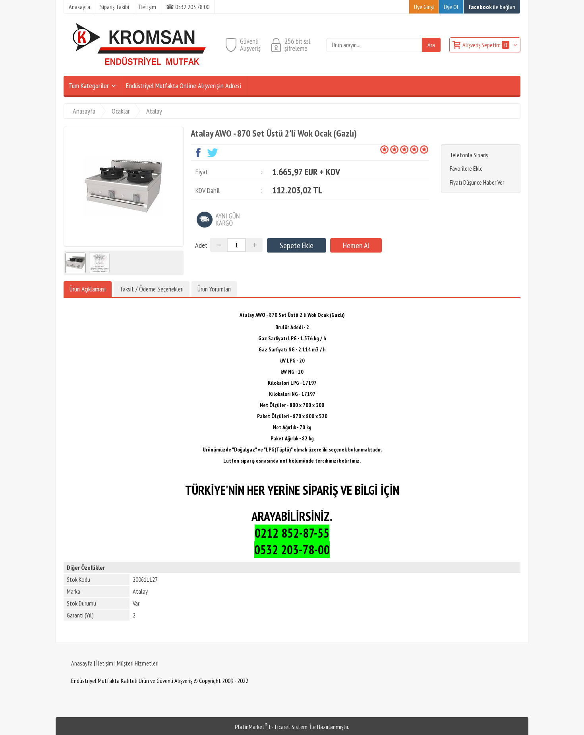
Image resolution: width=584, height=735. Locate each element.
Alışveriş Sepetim (484, 45)
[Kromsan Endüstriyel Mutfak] (139, 71)
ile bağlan (491, 7)
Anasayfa (82, 663)
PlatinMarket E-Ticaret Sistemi (272, 727)
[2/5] (389, 149)
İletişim (104, 663)
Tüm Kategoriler (88, 85)
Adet (201, 245)
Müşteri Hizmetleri (138, 663)
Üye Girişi (424, 7)
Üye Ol (451, 7)
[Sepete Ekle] (296, 245)
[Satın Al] (356, 245)
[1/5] (384, 149)
